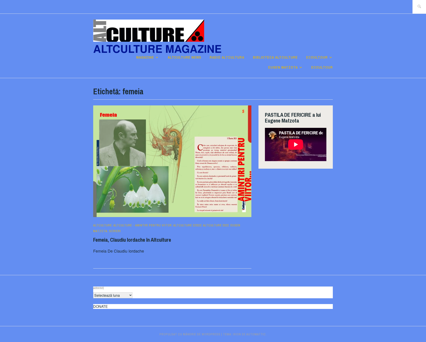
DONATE (100, 306)
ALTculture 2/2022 (187, 225)
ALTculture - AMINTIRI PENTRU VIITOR (142, 225)
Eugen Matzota (283, 67)
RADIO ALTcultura (227, 57)
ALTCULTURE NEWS (184, 57)
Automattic (256, 334)
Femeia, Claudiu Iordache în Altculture (132, 239)
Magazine (145, 57)
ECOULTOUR (317, 57)
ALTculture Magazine (157, 48)
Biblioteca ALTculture (275, 57)
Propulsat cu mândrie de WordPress (190, 334)
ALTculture (102, 225)
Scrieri (115, 231)
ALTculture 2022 (216, 225)
